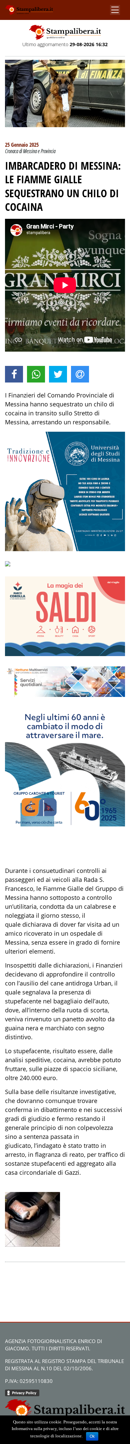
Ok (92, 1436)
